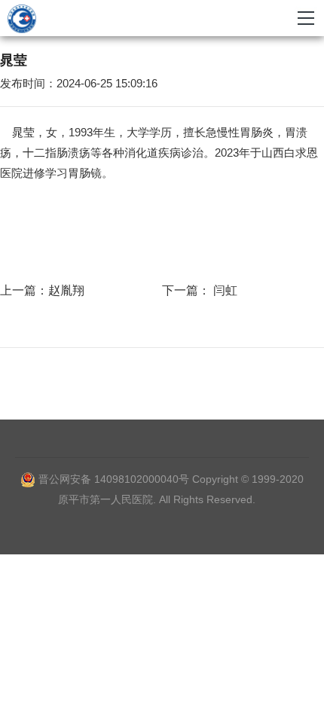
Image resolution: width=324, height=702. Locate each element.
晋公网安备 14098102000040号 (113, 479)
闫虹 (223, 290)
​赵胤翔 (66, 290)
